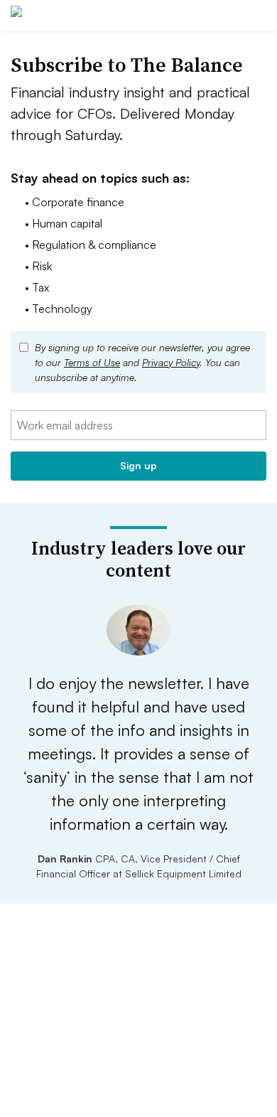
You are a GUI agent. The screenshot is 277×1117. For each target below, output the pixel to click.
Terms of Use (92, 362)
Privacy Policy (171, 362)
